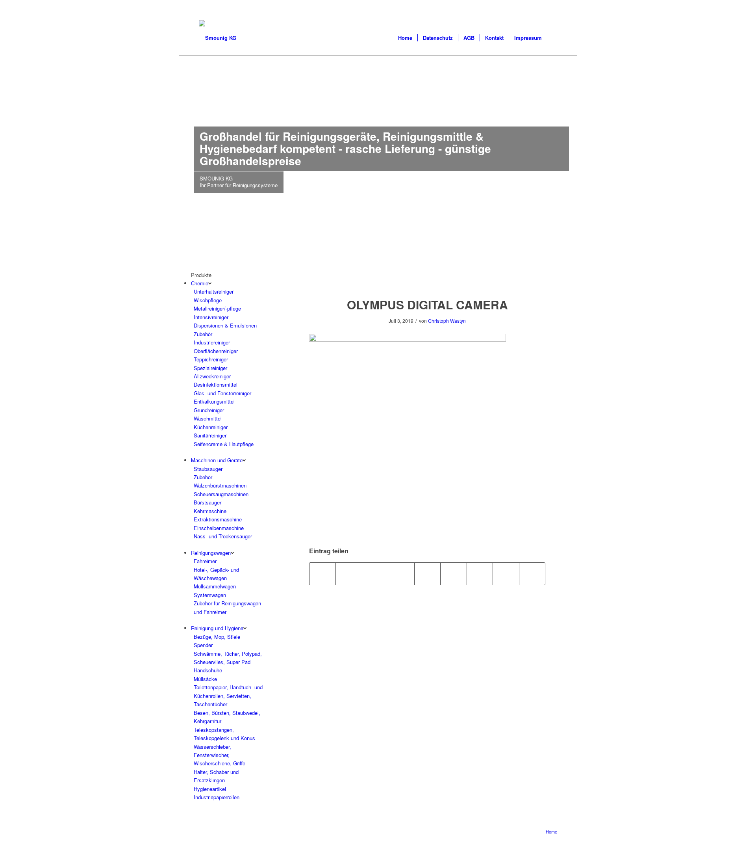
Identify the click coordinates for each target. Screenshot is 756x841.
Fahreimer (205, 561)
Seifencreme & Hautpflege (224, 444)
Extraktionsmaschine (218, 519)
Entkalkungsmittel (214, 401)
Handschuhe (208, 670)
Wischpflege (208, 300)
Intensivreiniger (211, 317)
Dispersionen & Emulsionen (225, 325)
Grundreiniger (209, 410)
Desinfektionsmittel (215, 384)
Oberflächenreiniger (216, 351)
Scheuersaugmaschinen (221, 494)
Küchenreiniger (211, 427)
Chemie (199, 283)
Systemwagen (210, 595)
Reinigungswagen (211, 552)
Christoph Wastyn (447, 320)
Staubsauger (208, 469)
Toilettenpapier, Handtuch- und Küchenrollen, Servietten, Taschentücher (228, 695)
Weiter (559, 111)
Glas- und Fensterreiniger (222, 393)
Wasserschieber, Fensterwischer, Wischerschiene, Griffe (219, 755)
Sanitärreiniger (210, 435)
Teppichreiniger (211, 359)
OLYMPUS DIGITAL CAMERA (427, 304)
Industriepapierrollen (216, 797)
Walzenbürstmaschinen (220, 485)
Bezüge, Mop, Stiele (217, 636)
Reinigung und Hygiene (217, 628)
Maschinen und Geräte (217, 460)
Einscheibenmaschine (219, 528)
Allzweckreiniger (212, 376)
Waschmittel (208, 418)
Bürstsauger (207, 502)
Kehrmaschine (210, 511)
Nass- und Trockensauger (223, 536)
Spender (203, 645)
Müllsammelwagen (215, 586)
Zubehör (203, 334)
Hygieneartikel (210, 789)
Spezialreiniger (210, 368)
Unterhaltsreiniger (213, 291)
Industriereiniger (212, 342)
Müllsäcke (205, 679)
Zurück (197, 111)
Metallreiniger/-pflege (217, 308)
